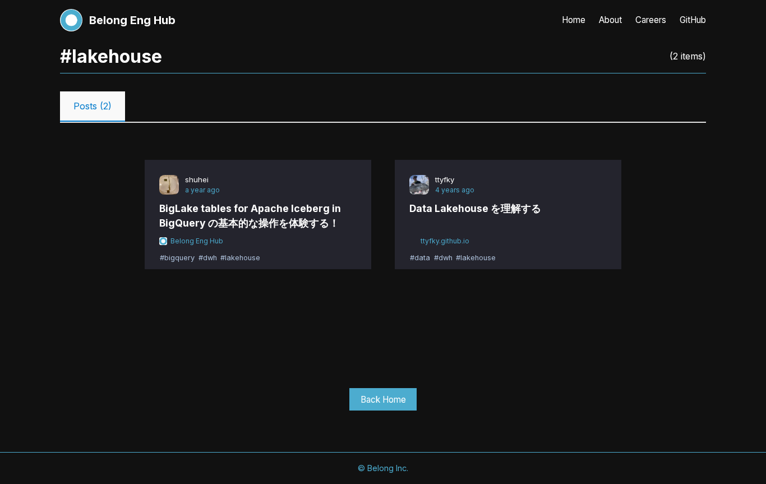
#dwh (208, 258)
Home (573, 20)
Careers (650, 20)
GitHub (693, 20)
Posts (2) (92, 106)
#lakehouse (240, 258)
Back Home (383, 399)
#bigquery (177, 258)
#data (420, 258)
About (610, 20)
